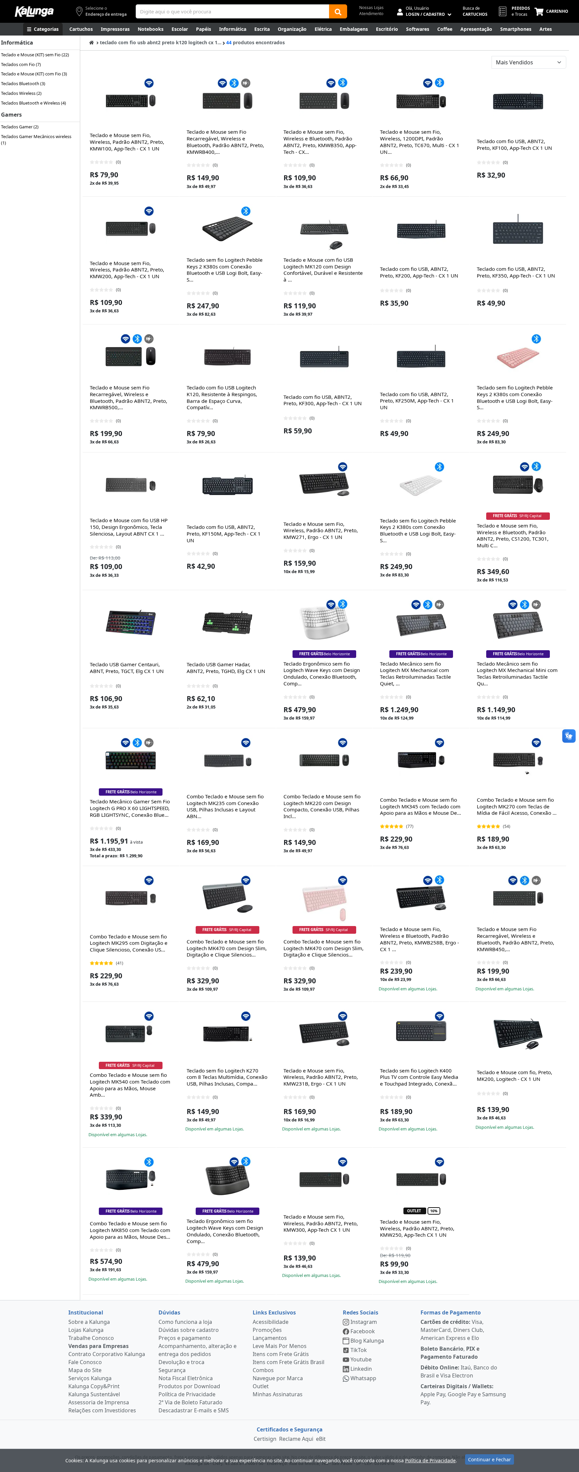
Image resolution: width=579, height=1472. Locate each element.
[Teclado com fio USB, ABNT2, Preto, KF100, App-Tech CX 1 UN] (518, 101)
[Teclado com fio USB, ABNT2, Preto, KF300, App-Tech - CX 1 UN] (324, 356)
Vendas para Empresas (98, 1346)
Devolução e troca (181, 1362)
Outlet (261, 1386)
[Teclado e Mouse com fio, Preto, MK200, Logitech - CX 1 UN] (518, 1034)
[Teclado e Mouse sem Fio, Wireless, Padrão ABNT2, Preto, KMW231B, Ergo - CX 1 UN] (324, 1034)
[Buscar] (338, 11)
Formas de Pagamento (451, 1312)
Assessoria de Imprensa (98, 1402)
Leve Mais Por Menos (280, 1346)
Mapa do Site (85, 1370)
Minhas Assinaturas (278, 1394)
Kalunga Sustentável (94, 1394)
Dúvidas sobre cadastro (188, 1330)
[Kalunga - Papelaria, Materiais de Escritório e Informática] (34, 11)
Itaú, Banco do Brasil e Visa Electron (459, 1371)
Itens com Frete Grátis (281, 1354)
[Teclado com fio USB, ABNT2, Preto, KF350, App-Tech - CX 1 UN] (518, 229)
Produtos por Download (189, 1386)
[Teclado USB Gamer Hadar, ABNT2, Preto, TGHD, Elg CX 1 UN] (227, 622)
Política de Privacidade (186, 1394)
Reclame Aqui (296, 1439)
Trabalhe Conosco (91, 1338)
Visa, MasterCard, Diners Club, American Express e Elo (452, 1330)
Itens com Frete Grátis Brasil (288, 1362)
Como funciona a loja (185, 1322)
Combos (263, 1370)
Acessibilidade (270, 1322)
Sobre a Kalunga (89, 1322)
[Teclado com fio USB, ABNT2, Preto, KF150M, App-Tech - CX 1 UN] (227, 484)
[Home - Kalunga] (91, 42)
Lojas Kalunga (86, 1330)
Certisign (265, 1439)
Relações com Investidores (102, 1410)
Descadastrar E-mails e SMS (193, 1410)
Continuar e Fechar (489, 1459)
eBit (321, 1439)
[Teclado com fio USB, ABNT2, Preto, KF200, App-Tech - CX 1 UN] (421, 229)
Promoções (267, 1330)
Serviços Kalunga (90, 1378)
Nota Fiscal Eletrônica (185, 1378)
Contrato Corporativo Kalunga (106, 1354)
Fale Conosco (85, 1362)
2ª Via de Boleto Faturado (190, 1402)
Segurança (172, 1370)
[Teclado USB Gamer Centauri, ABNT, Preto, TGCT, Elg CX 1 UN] (131, 622)
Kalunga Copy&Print (94, 1386)
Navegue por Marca (278, 1378)
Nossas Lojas (371, 7)
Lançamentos (270, 1338)
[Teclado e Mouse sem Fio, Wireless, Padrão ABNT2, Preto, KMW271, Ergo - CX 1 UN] (324, 484)
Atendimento (371, 13)
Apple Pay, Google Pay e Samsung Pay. (463, 1394)
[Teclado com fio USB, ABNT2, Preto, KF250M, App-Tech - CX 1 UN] (421, 356)
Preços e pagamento (184, 1338)
